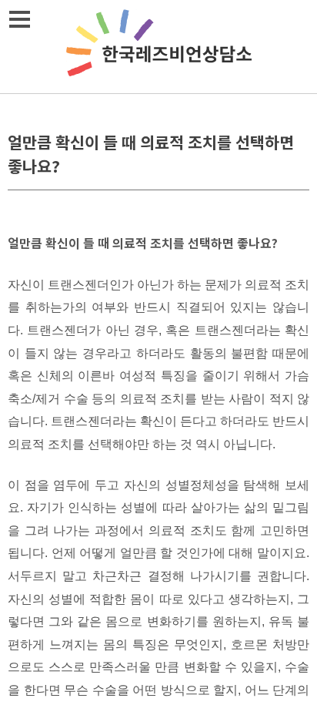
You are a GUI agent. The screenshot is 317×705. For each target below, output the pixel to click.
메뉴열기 (19, 19)
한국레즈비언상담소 (158, 46)
